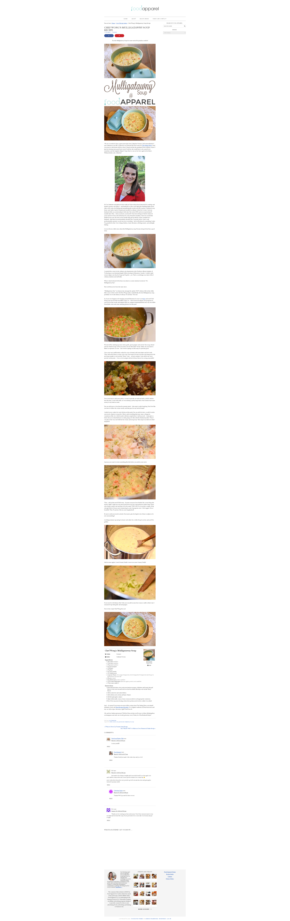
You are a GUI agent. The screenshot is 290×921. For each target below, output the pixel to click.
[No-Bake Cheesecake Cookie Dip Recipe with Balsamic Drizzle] (154, 876)
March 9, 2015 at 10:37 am (121, 754)
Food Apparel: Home (170, 872)
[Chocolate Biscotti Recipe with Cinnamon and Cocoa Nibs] (135, 893)
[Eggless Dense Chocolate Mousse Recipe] (142, 876)
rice (131, 721)
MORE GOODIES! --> (145, 909)
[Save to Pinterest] (119, 35)
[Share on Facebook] (109, 35)
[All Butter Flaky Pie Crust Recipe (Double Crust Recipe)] (154, 885)
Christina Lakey (118, 790)
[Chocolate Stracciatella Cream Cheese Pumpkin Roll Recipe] (154, 893)
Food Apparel (145, 8)
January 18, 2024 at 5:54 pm (118, 811)
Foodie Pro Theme (137, 918)
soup (133, 721)
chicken (111, 721)
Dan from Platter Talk (117, 738)
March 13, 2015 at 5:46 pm (118, 772)
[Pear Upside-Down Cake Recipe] (135, 885)
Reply (108, 746)
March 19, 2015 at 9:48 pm (121, 792)
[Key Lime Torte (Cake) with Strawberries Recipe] (142, 893)
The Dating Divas (147, 145)
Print (149, 665)
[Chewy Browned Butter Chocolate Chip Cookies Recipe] (135, 876)
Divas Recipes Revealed (122, 707)
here (144, 298)
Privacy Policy (170, 879)
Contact (170, 876)
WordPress (162, 918)
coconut (114, 721)
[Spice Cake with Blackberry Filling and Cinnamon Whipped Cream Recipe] (148, 893)
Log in (169, 918)
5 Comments (114, 32)
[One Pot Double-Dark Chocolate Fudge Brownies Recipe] (148, 885)
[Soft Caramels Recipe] (148, 876)
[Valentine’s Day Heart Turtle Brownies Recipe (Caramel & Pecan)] (154, 902)
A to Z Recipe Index (112, 720)
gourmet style (121, 721)
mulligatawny (127, 721)
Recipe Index (170, 874)
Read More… (119, 887)
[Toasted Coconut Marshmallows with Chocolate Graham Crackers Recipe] (135, 902)
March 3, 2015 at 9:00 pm (118, 740)
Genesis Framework (151, 918)
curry (117, 721)
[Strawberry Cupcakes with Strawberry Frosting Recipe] (142, 885)
